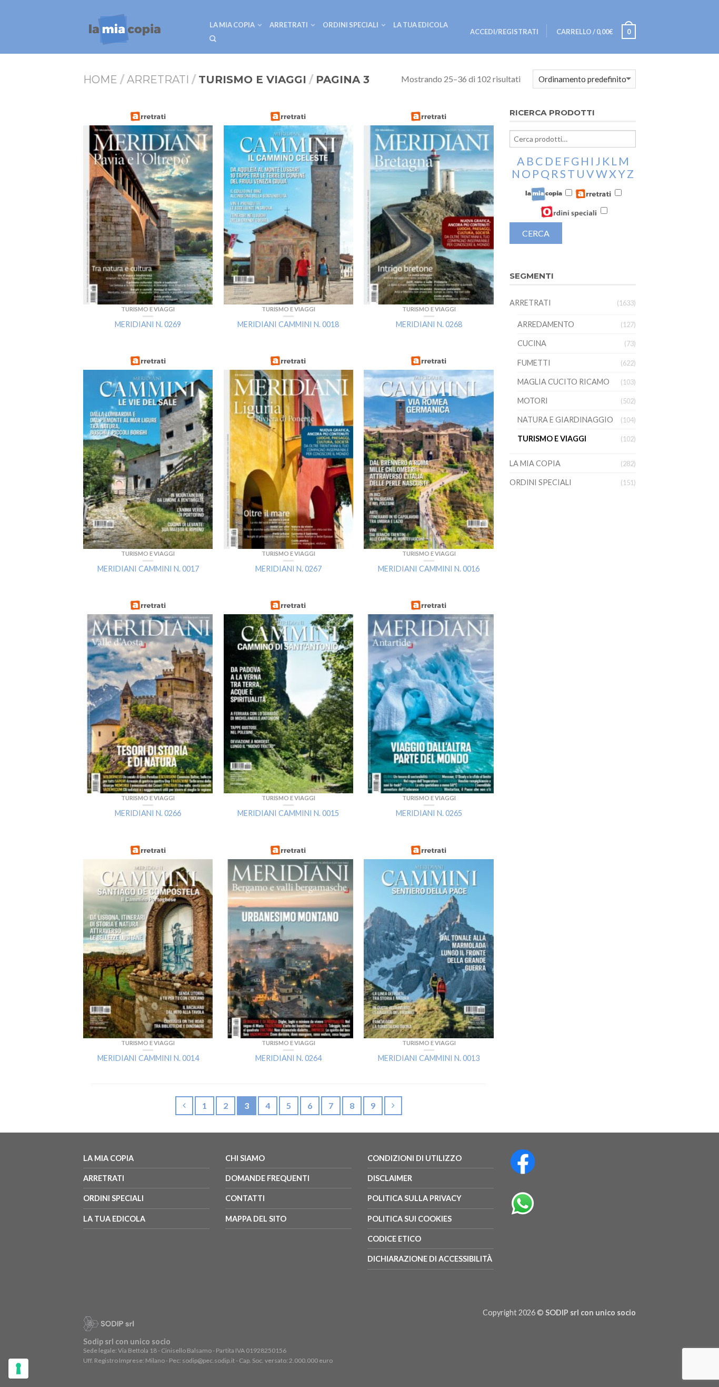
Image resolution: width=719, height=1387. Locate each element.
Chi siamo (245, 1158)
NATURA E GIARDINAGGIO (565, 419)
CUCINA (531, 343)
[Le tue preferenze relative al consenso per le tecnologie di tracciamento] (18, 1369)
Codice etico (394, 1238)
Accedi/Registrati (504, 31)
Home (100, 79)
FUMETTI (534, 362)
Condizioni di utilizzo (414, 1158)
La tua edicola (420, 25)
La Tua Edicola (114, 1218)
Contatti (245, 1198)
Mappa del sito (255, 1218)
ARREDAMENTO (545, 324)
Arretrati (288, 25)
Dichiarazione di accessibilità (429, 1258)
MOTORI (532, 400)
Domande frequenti (267, 1178)
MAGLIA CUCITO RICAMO (563, 381)
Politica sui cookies (409, 1218)
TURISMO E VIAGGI (148, 309)
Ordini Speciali (350, 25)
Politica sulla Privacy (414, 1198)
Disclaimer (389, 1178)
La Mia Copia (232, 25)
